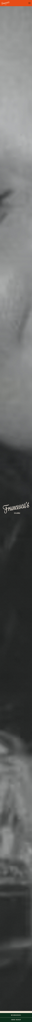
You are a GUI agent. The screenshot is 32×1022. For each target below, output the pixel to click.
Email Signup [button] (16, 1020)
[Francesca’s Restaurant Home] (7, 3)
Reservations (16, 1015)
